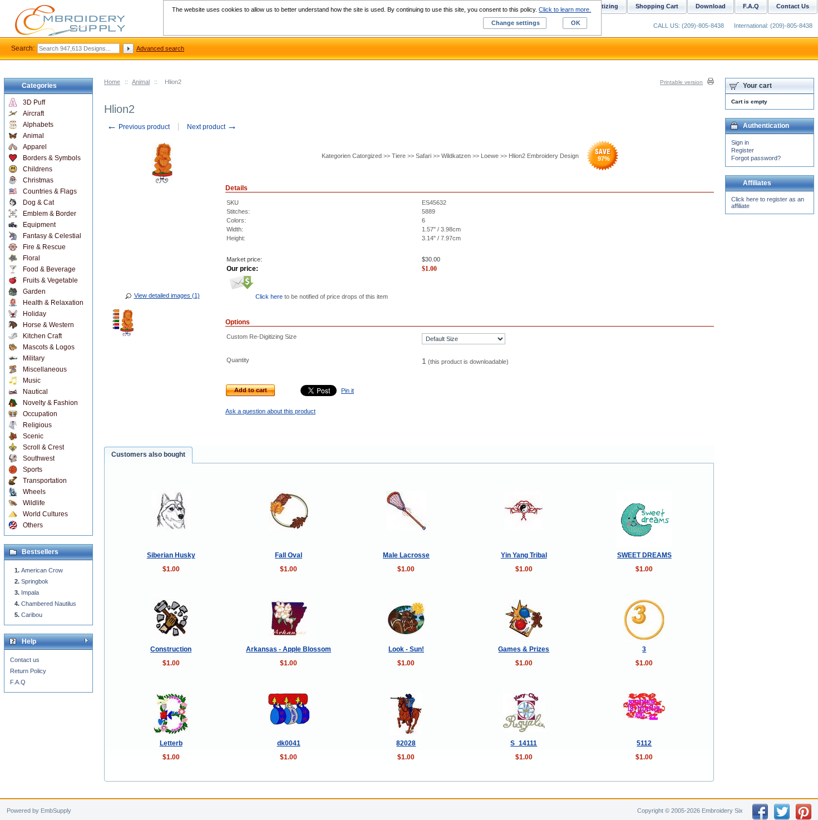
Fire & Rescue (44, 247)
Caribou (31, 614)
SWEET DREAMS (644, 555)
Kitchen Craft (42, 336)
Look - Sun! (406, 649)
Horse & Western (48, 325)
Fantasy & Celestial (52, 236)
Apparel (35, 147)
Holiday (34, 314)
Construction (170, 649)
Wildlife (34, 503)
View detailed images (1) (167, 295)
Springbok (34, 581)
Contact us (25, 659)
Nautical (35, 392)
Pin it (347, 390)
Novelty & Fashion (50, 403)
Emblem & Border (49, 214)
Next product (212, 127)
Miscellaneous (45, 369)
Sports (32, 469)
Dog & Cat (38, 202)
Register (742, 150)
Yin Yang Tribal (524, 555)
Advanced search (160, 48)
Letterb (171, 743)
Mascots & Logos (49, 347)
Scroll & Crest (43, 447)
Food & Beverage (49, 269)
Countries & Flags (50, 191)
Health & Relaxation (53, 303)
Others (33, 525)
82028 (406, 743)
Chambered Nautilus (48, 603)
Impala (30, 592)
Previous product (138, 127)
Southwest (39, 458)
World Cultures (45, 514)
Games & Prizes (523, 649)
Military (34, 358)
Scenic (33, 436)
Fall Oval (288, 555)
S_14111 (523, 743)
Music (32, 380)
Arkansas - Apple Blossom (288, 649)
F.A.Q (18, 682)
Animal (141, 81)
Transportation (45, 481)
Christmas (38, 180)
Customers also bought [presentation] (148, 454)
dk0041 (288, 743)
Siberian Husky (171, 555)
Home (112, 81)
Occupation (40, 414)
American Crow (42, 570)
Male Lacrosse (406, 555)
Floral (31, 258)
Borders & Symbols (52, 158)
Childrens (37, 169)
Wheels (34, 492)
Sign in (740, 142)
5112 (644, 743)
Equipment (39, 225)
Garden (34, 291)
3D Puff (34, 102)
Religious (37, 425)
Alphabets (38, 125)
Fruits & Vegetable (50, 280)
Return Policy (28, 671)
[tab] (148, 455)
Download (711, 6)
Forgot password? (756, 158)
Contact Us (792, 6)
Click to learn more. (565, 9)
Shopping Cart (656, 6)
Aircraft (33, 113)
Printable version (681, 82)
